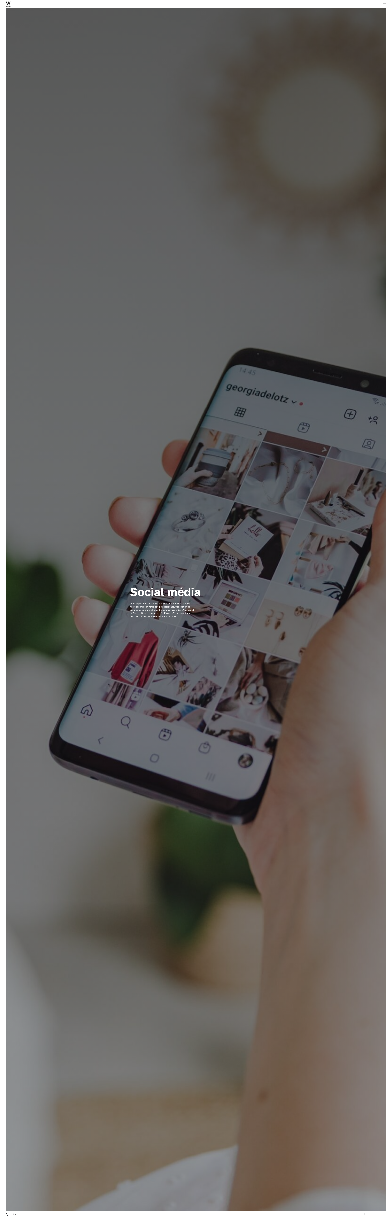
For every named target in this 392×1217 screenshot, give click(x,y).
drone (362, 1214)
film (356, 1214)
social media (382, 1214)
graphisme (368, 1214)
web (375, 1214)
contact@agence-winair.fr (16, 1214)
